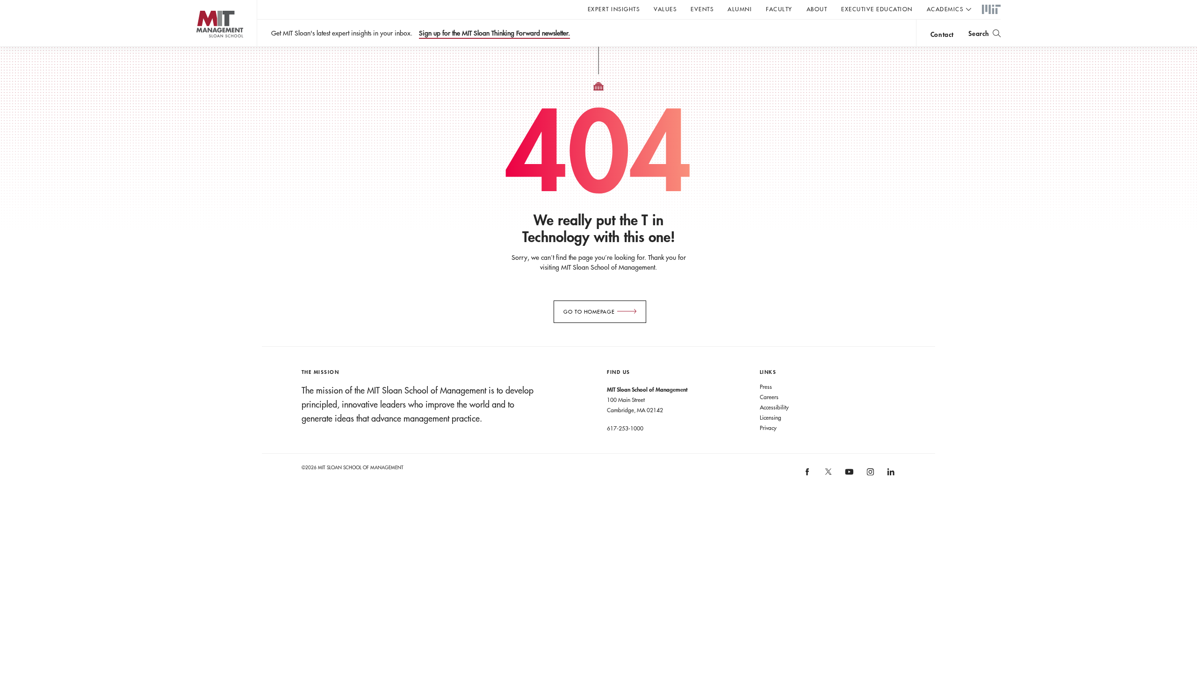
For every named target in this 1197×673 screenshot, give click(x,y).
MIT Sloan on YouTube (848, 476)
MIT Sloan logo (201, 46)
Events (702, 9)
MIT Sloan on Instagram (869, 475)
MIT (991, 10)
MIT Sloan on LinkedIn (890, 475)
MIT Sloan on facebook (808, 475)
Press (766, 386)
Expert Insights (614, 9)
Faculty (779, 9)
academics (945, 9)
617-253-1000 (625, 428)
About (817, 9)
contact (942, 34)
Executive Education (877, 9)
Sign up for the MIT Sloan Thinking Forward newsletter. (494, 33)
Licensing (770, 417)
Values (665, 9)
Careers (769, 397)
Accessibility (774, 407)
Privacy (768, 427)
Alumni (740, 9)
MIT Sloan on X (827, 475)
